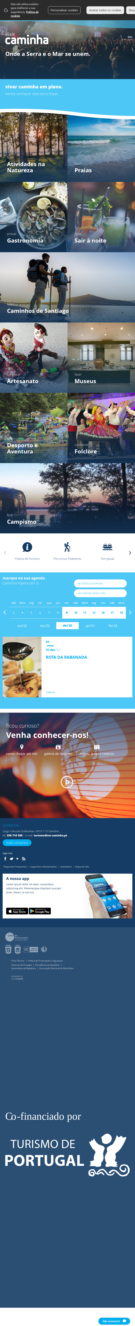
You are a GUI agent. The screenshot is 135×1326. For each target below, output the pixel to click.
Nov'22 (45, 626)
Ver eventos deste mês (91, 593)
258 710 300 (14, 835)
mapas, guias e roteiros (96, 753)
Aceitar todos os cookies (105, 10)
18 (121, 613)
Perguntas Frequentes (15, 866)
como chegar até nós (21, 753)
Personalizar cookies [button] (64, 10)
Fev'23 (112, 626)
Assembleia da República (23, 968)
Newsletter (66, 866)
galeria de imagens (58, 753)
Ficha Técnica (18, 960)
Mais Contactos (17, 843)
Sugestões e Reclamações (43, 866)
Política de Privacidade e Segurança (45, 960)
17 (112, 613)
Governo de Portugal (21, 964)
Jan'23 (90, 626)
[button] (130, 553)
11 (84, 613)
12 (93, 613)
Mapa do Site (82, 866)
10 (75, 613)
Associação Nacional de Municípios (56, 968)
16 (103, 613)
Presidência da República (47, 964)
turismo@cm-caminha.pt (50, 835)
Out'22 (22, 626)
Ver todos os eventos (90, 583)
